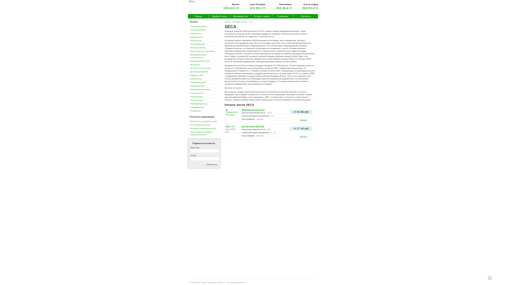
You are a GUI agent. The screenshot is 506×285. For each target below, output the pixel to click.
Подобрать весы (219, 16)
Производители (240, 16)
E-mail (193, 155)
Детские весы (195, 65)
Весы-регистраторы (197, 48)
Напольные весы (196, 97)
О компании (282, 16)
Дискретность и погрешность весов (203, 121)
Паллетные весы (196, 100)
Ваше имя (195, 147)
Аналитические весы (198, 30)
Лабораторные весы (198, 82)
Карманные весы (196, 75)
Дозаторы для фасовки (199, 72)
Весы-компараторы (197, 44)
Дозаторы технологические (200, 68)
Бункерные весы (196, 37)
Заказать (303, 120)
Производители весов (239, 22)
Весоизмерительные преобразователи (198, 56)
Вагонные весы (196, 41)
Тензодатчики (195, 111)
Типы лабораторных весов (200, 125)
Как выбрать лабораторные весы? (203, 128)
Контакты (305, 16)
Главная (227, 22)
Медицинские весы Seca (253, 110)
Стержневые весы (197, 107)
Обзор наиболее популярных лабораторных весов (201, 133)
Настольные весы (197, 93)
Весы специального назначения (202, 51)
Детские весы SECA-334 (253, 126)
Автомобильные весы (198, 26)
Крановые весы (196, 79)
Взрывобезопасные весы (199, 61)
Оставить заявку (262, 16)
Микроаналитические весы (200, 90)
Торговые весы (195, 33)
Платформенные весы (198, 104)
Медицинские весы (197, 86)
